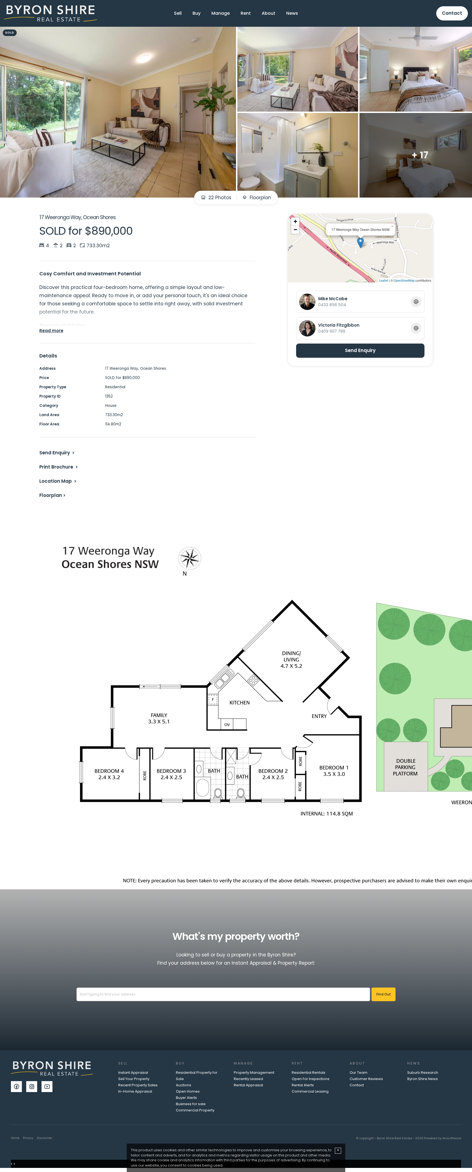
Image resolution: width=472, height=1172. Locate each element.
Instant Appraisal (133, 1072)
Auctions (183, 1085)
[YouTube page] (48, 1087)
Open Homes (188, 1091)
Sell (178, 13)
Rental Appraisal (248, 1085)
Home (15, 1138)
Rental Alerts (303, 1085)
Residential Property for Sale (196, 1075)
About (268, 13)
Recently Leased (248, 1078)
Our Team (358, 1072)
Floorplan (259, 197)
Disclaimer (44, 1138)
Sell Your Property (133, 1078)
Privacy (28, 1138)
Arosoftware (451, 1138)
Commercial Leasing (310, 1091)
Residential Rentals (308, 1072)
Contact (452, 13)
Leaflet (383, 280)
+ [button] (295, 221)
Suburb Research (422, 1072)
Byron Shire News (422, 1078)
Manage (220, 13)
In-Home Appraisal (135, 1091)
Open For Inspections (310, 1078)
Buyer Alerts (186, 1097)
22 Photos (219, 197)
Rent (246, 13)
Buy (196, 13)
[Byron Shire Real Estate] (50, 13)
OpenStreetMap (404, 280)
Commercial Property (195, 1110)
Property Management (254, 1072)
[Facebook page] (18, 1087)
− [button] (295, 229)
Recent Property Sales (138, 1085)
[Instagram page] (34, 1087)
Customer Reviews (366, 1078)
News (292, 13)
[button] (59, 467)
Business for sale (191, 1104)
